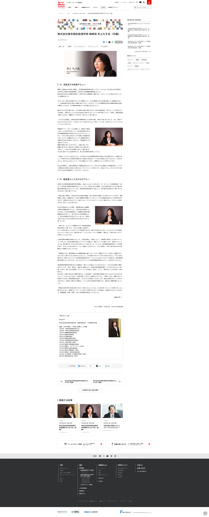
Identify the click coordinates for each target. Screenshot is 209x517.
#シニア (130, 66)
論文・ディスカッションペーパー (67, 476)
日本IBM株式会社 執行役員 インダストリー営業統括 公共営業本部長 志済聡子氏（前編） (139, 36)
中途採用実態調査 (86, 482)
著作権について (93, 501)
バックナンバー (102, 468)
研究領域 (120, 472)
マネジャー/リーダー (93, 46)
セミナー (95, 7)
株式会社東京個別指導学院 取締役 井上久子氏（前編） (74, 381)
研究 (69, 7)
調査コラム (82, 493)
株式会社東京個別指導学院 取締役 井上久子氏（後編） (107, 381)
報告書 (61, 470)
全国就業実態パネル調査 (87, 470)
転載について (102, 501)
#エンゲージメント (138, 63)
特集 (61, 481)
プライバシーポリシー (113, 501)
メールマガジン (123, 2)
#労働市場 (144, 60)
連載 (100, 472)
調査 (76, 7)
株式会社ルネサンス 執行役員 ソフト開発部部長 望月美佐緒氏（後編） (139, 42)
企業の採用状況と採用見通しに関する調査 (87, 475)
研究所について (112, 7)
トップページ (61, 13)
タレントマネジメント (80, 46)
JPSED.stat (84, 472)
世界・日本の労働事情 (65, 472)
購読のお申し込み (103, 474)
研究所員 (120, 474)
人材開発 (69, 46)
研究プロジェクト (64, 468)
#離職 (137, 60)
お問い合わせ (132, 2)
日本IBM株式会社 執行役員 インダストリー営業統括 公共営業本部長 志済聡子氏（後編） (139, 30)
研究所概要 (120, 470)
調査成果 (81, 491)
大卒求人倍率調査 (86, 478)
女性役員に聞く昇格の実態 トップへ (143, 51)
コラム (103, 7)
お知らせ (140, 465)
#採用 (147, 63)
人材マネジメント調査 (86, 484)
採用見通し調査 (85, 480)
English (130, 501)
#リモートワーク (145, 69)
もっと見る (104, 46)
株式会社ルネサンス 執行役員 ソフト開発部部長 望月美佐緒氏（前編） (139, 47)
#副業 (129, 63)
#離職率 (137, 66)
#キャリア (130, 60)
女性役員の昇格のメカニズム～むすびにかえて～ (139, 24)
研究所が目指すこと (122, 468)
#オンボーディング (133, 69)
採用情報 (117, 2)
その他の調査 (82, 488)
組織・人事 (61, 46)
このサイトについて (83, 501)
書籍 (61, 479)
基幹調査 (81, 468)
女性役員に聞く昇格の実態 (79, 13)
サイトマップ (123, 501)
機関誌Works (85, 7)
